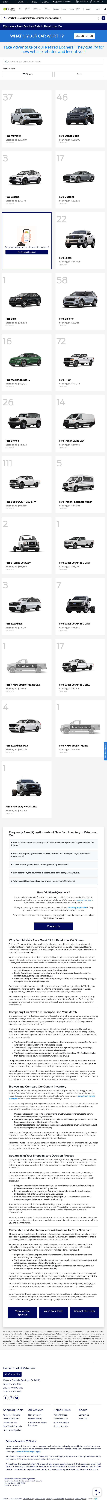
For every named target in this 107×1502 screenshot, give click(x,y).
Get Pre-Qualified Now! (27, 252)
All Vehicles (35, 1410)
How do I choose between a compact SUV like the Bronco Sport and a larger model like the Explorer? (52, 844)
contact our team (85, 900)
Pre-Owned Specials (12, 1430)
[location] (53, 1)
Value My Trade (60, 1415)
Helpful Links (62, 1410)
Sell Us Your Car (61, 1419)
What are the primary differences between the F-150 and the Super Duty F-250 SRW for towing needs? (51, 855)
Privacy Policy (28, 1499)
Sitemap (49, 1499)
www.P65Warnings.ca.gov (29, 1451)
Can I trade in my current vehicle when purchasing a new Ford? (41, 865)
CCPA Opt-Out (80, 1499)
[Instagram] (11, 1397)
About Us (83, 1419)
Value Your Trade (53, 1311)
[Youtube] (16, 1397)
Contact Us (53, 926)
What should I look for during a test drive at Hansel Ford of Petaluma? (44, 881)
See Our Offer (84, 36)
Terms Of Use (40, 1499)
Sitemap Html (59, 1499)
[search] (105, 9)
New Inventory (34, 1415)
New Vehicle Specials (12, 1426)
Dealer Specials (10, 1422)
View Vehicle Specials (22, 1313)
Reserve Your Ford (11, 1419)
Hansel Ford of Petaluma (12, 1499)
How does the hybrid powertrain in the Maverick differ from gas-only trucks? (46, 873)
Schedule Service (61, 1422)
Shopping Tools (13, 1410)
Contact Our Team (84, 1311)
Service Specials (61, 1426)
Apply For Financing (11, 1415)
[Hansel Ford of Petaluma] (10, 9)
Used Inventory (35, 1419)
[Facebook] (5, 1397)
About (83, 1410)
